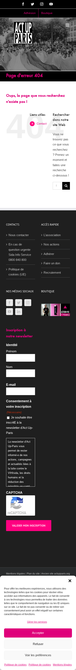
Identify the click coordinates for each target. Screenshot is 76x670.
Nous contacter (19, 235)
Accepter (38, 633)
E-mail (11, 384)
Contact (42, 123)
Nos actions (51, 244)
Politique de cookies (15, 664)
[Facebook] (9, 302)
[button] (70, 581)
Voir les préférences (38, 655)
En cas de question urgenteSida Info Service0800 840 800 (20, 252)
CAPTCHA (14, 492)
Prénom (11, 351)
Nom (9, 367)
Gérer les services (37, 622)
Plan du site (33, 573)
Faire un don (52, 263)
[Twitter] (18, 302)
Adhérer (49, 254)
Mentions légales (62, 664)
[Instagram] (27, 302)
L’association (52, 235)
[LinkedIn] (18, 311)
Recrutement (52, 272)
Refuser (38, 644)
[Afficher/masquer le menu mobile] (68, 25)
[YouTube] (9, 311)
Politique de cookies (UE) (17, 272)
